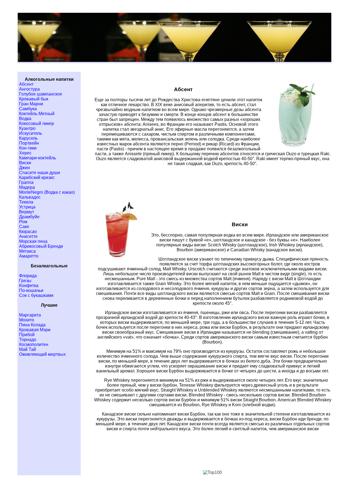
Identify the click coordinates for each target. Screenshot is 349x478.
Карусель (28, 138)
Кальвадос (30, 197)
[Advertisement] (212, 183)
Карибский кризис (37, 177)
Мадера (27, 187)
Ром (23, 221)
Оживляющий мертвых (42, 354)
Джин (24, 167)
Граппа (26, 182)
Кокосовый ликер (36, 123)
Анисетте (28, 236)
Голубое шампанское (40, 94)
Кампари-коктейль (37, 158)
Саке (24, 226)
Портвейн (29, 143)
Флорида (28, 275)
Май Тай (27, 349)
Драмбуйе (29, 216)
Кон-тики (28, 148)
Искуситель (30, 133)
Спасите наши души (39, 172)
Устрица (27, 207)
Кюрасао (28, 231)
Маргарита (30, 315)
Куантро (27, 128)
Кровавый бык (33, 99)
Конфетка (28, 285)
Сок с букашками (36, 295)
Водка (25, 118)
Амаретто (28, 256)
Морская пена (33, 241)
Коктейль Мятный (37, 113)
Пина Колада (32, 324)
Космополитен (33, 344)
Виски (25, 162)
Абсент (26, 84)
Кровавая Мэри (34, 329)
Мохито (26, 320)
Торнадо (27, 339)
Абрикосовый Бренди (41, 246)
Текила (26, 202)
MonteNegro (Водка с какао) (47, 192)
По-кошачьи (31, 290)
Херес (25, 153)
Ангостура (29, 89)
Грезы (25, 280)
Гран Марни (31, 103)
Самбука (28, 108)
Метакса (27, 251)
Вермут (26, 212)
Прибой (27, 334)
